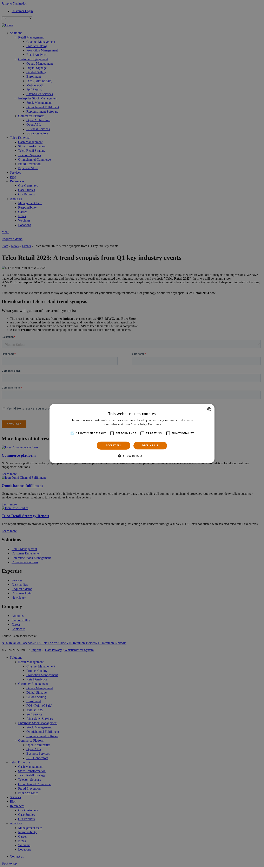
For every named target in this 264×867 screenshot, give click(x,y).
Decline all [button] (150, 445)
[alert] (132, 433)
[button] (132, 456)
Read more (154, 424)
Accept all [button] (113, 445)
